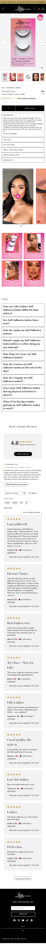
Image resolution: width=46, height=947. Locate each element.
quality (15, 503)
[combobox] (32, 512)
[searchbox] (13, 493)
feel (21, 503)
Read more (18, 546)
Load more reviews (23, 879)
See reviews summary (27, 98)
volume (7, 503)
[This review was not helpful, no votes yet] (36, 557)
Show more (8, 508)
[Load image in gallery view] (5, 77)
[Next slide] (41, 42)
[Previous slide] (4, 42)
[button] (7, 8)
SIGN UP (23, 914)
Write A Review (23, 454)
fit (26, 503)
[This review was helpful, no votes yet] (32, 557)
